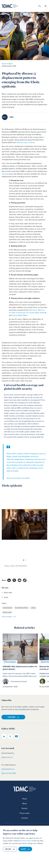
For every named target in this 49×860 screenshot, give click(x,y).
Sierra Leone (7, 612)
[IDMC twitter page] (10, 736)
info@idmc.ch (8, 757)
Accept (23, 849)
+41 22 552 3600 (9, 773)
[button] (39, 6)
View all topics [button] (7, 616)
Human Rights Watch (19, 315)
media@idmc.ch (9, 769)
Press (24, 798)
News (24, 803)
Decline (8, 849)
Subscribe (11, 717)
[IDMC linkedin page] (3, 736)
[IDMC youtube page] (16, 736)
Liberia (33, 608)
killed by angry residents (25, 142)
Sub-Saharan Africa (21, 608)
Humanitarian (7, 608)
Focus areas (24, 813)
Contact (24, 818)
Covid (6, 597)
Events (24, 808)
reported (5, 174)
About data (8, 592)
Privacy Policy (26, 840)
